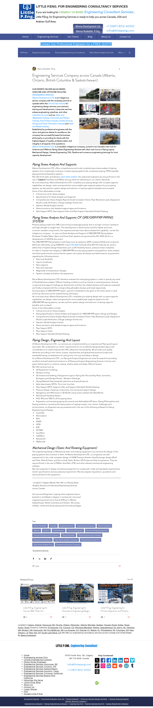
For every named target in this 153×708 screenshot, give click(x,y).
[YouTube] (126, 660)
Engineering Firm (66, 526)
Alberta (36, 530)
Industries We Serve (33, 680)
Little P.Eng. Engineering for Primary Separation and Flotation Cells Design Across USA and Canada (115, 609)
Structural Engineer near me (52, 699)
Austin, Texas (23, 627)
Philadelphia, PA (108, 630)
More (120, 52)
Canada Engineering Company (38, 660)
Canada (53, 526)
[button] (129, 53)
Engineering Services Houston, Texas (41, 671)
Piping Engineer (69, 535)
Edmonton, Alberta (79, 625)
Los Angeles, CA (71, 630)
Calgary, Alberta (34, 625)
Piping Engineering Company (90, 535)
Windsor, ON (27, 630)
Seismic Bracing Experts (119, 699)
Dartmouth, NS (39, 630)
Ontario (46, 530)
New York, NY (35, 633)
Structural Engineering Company (46, 535)
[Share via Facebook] (33, 559)
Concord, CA (68, 627)
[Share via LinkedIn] (45, 559)
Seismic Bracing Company (75, 701)
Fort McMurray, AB (55, 630)
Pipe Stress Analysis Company (66, 540)
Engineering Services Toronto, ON (40, 666)
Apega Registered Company (117, 704)
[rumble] (97, 683)
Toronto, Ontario (63, 625)
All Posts (24, 52)
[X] (97, 660)
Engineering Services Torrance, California (43, 673)
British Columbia (104, 526)
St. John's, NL (120, 627)
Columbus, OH (122, 630)
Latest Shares (30, 689)
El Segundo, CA (55, 627)
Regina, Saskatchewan (103, 627)
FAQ (26, 691)
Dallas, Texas (123, 625)
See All (130, 579)
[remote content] (104, 499)
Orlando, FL (85, 630)
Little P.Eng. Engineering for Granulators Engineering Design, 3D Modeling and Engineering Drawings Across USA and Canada (76, 609)
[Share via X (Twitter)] (39, 559)
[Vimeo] (132, 660)
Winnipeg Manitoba (83, 627)
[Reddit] (114, 665)
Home (26, 655)
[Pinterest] (120, 665)
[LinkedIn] (114, 660)
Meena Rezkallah (40, 526)
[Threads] (97, 671)
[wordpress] (126, 665)
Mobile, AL (95, 630)
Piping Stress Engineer (42, 540)
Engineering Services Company (68, 544)
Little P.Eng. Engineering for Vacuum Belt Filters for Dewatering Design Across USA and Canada (36, 609)
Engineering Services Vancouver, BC (41, 664)
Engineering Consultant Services (108, 12)
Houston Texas (110, 625)
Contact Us (29, 687)
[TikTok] (97, 665)
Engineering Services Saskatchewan (40, 669)
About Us (28, 685)
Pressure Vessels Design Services (94, 699)
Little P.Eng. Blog (32, 682)
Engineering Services (41, 52)
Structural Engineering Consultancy (70, 52)
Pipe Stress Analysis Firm (43, 544)
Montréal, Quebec (95, 625)
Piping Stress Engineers (35, 662)
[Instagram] (103, 665)
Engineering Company (85, 526)
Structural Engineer (75, 530)
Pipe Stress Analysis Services (102, 52)
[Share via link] (51, 559)
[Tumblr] (132, 665)
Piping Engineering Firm (90, 540)
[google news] (109, 665)
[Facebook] (103, 660)
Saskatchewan (58, 530)
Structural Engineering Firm (97, 530)
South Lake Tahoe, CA (51, 633)
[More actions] (119, 68)
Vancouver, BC (48, 625)
